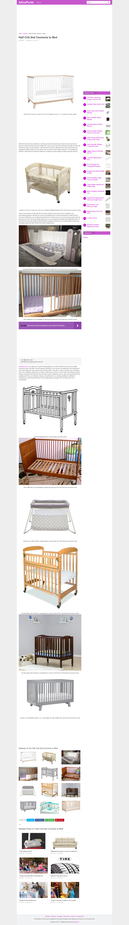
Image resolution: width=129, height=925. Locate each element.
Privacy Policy (80, 916)
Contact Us (53, 916)
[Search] (108, 2)
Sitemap (47, 916)
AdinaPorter (26, 2)
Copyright (59, 916)
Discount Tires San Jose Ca (59, 876)
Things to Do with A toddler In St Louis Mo (63, 900)
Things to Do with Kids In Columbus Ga (31, 876)
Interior (38, 2)
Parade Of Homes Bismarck (27, 900)
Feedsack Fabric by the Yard (95, 104)
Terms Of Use (66, 916)
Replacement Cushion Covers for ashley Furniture (66, 851)
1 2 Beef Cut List (92, 218)
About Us (73, 916)
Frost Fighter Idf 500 (25, 851)
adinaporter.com (23, 366)
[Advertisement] (64, 19)
